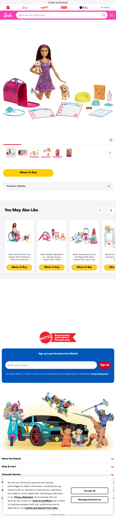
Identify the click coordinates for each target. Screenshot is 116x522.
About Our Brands (11, 459)
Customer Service (11, 474)
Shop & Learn (9, 467)
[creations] (84, 8)
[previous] (99, 210)
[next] (111, 210)
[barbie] (25, 8)
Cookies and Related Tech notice (41, 508)
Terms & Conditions (42, 500)
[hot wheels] (44, 8)
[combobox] (62, 15)
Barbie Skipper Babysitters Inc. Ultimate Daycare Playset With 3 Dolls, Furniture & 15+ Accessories (51, 257)
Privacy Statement (23, 497)
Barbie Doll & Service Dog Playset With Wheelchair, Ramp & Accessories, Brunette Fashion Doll (19, 257)
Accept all (89, 490)
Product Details (16, 186)
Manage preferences (89, 499)
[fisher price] (64, 8)
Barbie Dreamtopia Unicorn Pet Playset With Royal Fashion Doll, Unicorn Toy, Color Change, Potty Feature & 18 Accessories (84, 257)
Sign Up (104, 365)
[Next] (110, 153)
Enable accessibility (58, 2)
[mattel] (8, 8)
